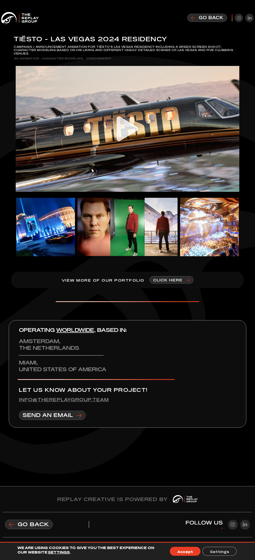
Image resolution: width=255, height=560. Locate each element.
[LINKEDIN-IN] (249, 18)
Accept (185, 551)
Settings (219, 551)
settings (59, 552)
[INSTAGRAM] (239, 18)
